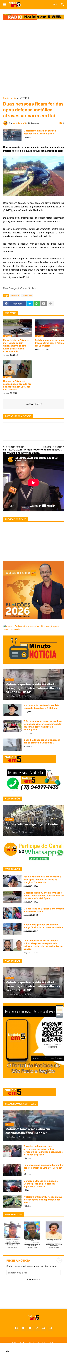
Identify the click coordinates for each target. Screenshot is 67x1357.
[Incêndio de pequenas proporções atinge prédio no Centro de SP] (12, 745)
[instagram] (37, 1328)
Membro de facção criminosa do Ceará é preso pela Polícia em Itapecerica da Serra (41, 1184)
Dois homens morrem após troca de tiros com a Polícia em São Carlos (49, 343)
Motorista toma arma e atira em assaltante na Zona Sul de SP (40, 132)
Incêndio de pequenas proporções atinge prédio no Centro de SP (42, 741)
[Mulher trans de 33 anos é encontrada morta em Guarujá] (12, 913)
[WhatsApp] (37, 303)
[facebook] (16, 1328)
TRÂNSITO (27, 295)
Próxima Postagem (52, 446)
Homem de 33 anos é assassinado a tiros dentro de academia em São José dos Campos (17, 385)
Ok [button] (7, 1351)
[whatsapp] (50, 1328)
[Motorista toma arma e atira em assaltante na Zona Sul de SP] (12, 135)
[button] (4, 4)
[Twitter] (29, 303)
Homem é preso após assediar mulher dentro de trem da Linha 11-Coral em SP (44, 1168)
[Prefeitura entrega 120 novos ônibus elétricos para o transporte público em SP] (12, 1201)
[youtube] (30, 1328)
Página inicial (9, 98)
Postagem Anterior (14, 446)
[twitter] (23, 1328)
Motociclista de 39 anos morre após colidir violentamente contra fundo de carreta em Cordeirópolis (16, 346)
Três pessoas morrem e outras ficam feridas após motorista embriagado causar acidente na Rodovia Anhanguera (43, 725)
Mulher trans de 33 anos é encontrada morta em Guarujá (44, 910)
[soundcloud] (43, 1328)
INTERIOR (24, 98)
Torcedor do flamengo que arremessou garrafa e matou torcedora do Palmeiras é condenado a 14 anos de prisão (43, 1150)
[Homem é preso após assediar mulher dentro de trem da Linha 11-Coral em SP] (12, 1170)
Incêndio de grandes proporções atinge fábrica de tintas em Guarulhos (43, 926)
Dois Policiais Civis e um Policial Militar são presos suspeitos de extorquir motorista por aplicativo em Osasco (43, 944)
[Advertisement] (33, 58)
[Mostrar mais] (51, 303)
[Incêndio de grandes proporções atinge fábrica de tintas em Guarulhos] (12, 929)
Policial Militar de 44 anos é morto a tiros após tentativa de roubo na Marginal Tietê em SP (42, 879)
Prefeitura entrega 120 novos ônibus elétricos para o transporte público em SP (43, 1199)
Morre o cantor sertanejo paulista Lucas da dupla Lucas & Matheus (41, 706)
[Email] (44, 303)
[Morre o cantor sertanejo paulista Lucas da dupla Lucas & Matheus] (12, 710)
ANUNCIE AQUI (33, 404)
